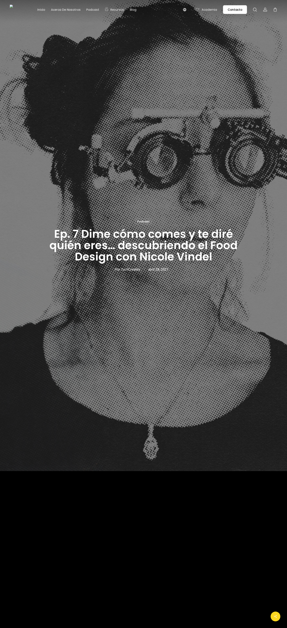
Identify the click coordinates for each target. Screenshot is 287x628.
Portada (16, 490)
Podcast (143, 221)
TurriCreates (130, 269)
